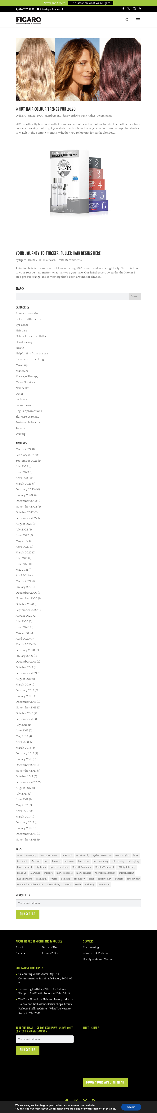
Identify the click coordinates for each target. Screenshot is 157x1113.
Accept (131, 1107)
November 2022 (26, 506)
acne (19, 855)
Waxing (20, 434)
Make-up (22, 365)
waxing (67, 884)
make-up (22, 873)
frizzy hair (22, 861)
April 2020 (23, 638)
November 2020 (26, 598)
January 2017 (24, 828)
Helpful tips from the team (33, 353)
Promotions (23, 405)
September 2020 (27, 610)
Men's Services (25, 382)
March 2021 (23, 581)
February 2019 (25, 690)
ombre (53, 879)
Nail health (22, 388)
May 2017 (22, 805)
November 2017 (26, 770)
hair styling (133, 861)
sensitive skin (104, 879)
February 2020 (25, 650)
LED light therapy (126, 867)
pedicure (21, 399)
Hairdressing (52, 115)
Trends (20, 428)
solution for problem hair (30, 884)
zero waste (103, 884)
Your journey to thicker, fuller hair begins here (58, 253)
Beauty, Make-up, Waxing (98, 959)
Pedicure (65, 879)
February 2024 (25, 455)
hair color (69, 861)
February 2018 (25, 753)
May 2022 (22, 541)
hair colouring (100, 861)
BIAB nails (67, 855)
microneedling (126, 873)
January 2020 (24, 656)
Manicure (22, 370)
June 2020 (22, 627)
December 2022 (26, 501)
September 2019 (26, 673)
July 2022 (22, 529)
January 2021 (24, 587)
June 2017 (22, 799)
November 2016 (26, 839)
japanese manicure (59, 867)
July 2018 (21, 724)
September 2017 (26, 782)
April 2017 (22, 811)
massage (48, 873)
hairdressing (118, 861)
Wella (78, 884)
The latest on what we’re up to (90, 3)
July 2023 (22, 466)
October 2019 (24, 667)
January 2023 (24, 495)
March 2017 (23, 816)
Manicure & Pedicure (96, 953)
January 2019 (24, 696)
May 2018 (22, 736)
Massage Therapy (27, 376)
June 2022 (22, 535)
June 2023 (22, 472)
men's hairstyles (64, 873)
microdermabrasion (105, 873)
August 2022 (24, 523)
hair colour (84, 861)
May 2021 (22, 569)
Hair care (49, 260)
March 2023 (23, 483)
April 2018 (22, 742)
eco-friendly (82, 855)
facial (135, 855)
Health (60, 260)
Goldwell (36, 861)
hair (46, 861)
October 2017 (24, 776)
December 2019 (26, 661)
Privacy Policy (50, 953)
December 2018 (26, 701)
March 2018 (23, 747)
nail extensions (24, 879)
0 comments (104, 115)
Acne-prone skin (27, 313)
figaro (22, 115)
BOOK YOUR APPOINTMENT (105, 1082)
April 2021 (22, 575)
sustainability (53, 884)
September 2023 (26, 460)
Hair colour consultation (31, 336)
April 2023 (22, 478)
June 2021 (22, 564)
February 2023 (25, 489)
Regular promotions (29, 411)
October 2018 (24, 713)
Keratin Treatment (104, 867)
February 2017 (25, 822)
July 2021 (21, 558)
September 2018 (26, 719)
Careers (20, 953)
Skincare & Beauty (27, 416)
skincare (119, 879)
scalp (91, 879)
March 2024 (23, 449)
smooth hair (133, 879)
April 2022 (22, 546)
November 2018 (26, 707)
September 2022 (26, 518)
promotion (79, 879)
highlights (41, 867)
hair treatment (24, 867)
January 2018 (24, 759)
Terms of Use (49, 947)
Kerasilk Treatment (82, 867)
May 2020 (22, 633)
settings (110, 1109)
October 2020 (25, 604)
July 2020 (22, 621)
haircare (56, 861)
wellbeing (89, 884)
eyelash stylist (122, 855)
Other (91, 115)
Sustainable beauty (28, 422)
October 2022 (25, 512)
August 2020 (24, 615)
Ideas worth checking (74, 115)
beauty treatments (49, 855)
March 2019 (23, 684)
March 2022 (23, 552)
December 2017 (26, 765)
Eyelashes (22, 324)
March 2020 (24, 644)
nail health (41, 879)
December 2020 (26, 592)
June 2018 (22, 730)
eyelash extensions (102, 855)
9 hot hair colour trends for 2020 (46, 109)
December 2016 (26, 834)
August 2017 (24, 788)
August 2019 (24, 679)
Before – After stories (29, 319)
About (19, 947)
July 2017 (21, 793)
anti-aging (31, 855)
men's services (83, 873)
